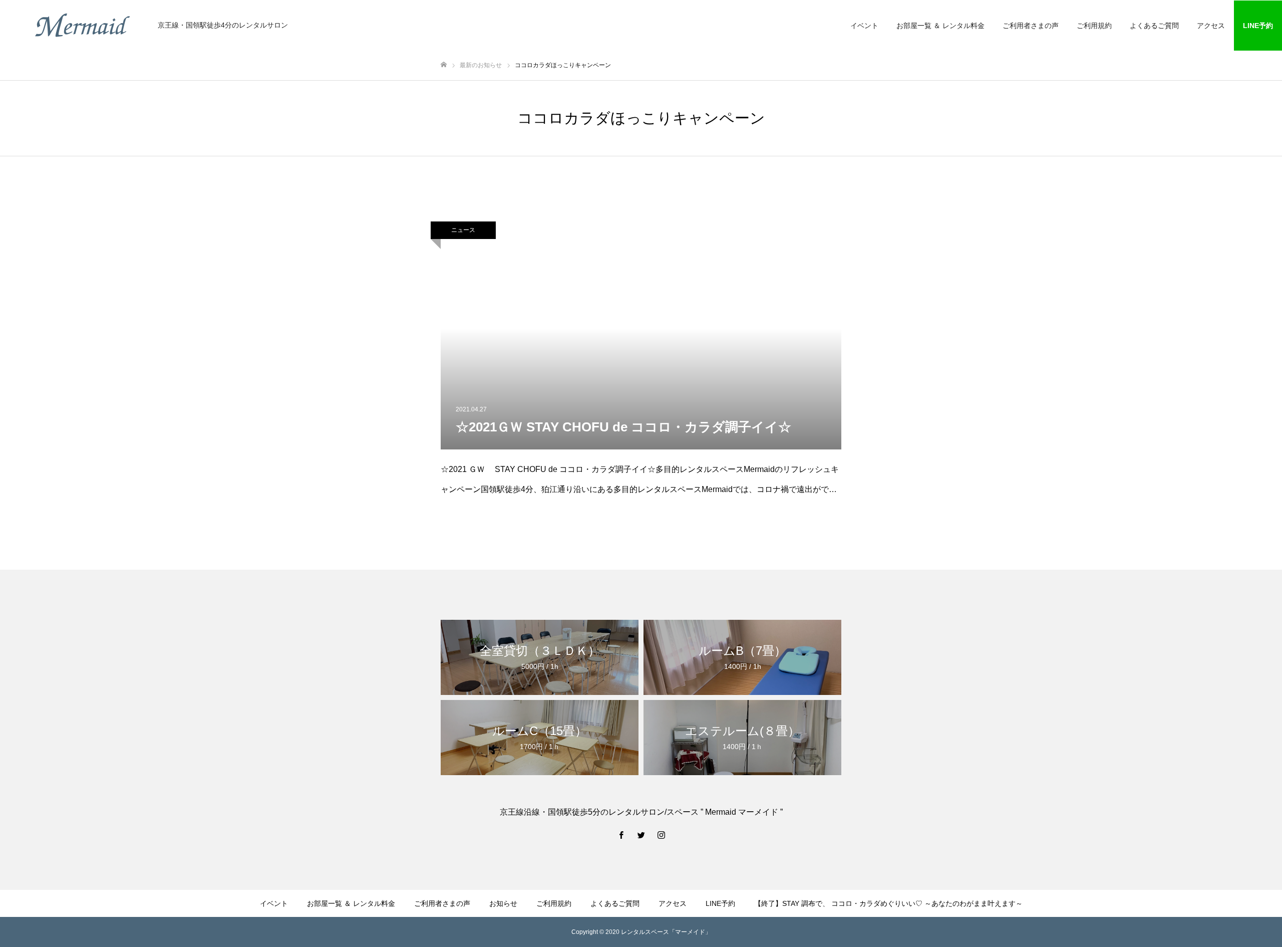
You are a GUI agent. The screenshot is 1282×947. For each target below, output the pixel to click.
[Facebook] (621, 835)
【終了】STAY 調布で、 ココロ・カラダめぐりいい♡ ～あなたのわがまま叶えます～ (888, 903)
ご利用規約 (1094, 26)
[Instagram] (661, 835)
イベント (864, 26)
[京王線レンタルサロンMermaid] (82, 25)
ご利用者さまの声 (1031, 26)
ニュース (463, 229)
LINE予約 (1258, 26)
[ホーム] (444, 65)
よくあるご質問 (1154, 26)
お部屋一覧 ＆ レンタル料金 (940, 26)
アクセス (1211, 26)
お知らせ (503, 903)
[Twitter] (641, 835)
